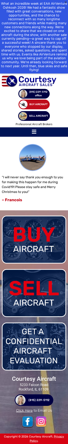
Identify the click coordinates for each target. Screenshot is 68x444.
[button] (34, 132)
